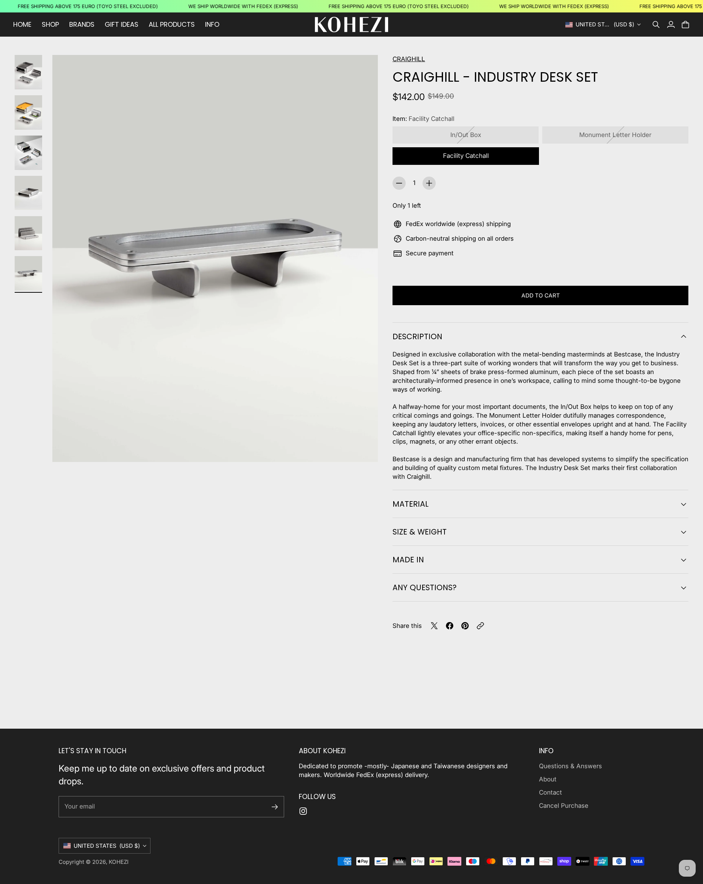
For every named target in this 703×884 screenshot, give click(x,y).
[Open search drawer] (656, 24)
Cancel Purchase (563, 805)
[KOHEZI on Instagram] (303, 811)
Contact (550, 792)
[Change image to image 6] (28, 273)
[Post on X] (434, 625)
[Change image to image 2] (28, 112)
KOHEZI (119, 861)
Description (417, 336)
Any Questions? (425, 587)
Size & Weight (420, 531)
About (548, 779)
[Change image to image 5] (28, 233)
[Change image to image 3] (28, 153)
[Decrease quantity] (399, 183)
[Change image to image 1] (28, 72)
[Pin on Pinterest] (465, 625)
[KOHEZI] (351, 24)
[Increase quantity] (429, 183)
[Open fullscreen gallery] (364, 448)
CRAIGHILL (409, 59)
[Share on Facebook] (449, 625)
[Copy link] (480, 625)
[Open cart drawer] (685, 24)
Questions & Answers (570, 766)
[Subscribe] (275, 807)
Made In (408, 559)
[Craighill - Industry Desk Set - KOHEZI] (215, 258)
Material (411, 504)
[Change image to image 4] (28, 193)
